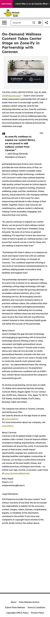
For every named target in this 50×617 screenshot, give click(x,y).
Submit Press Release (15, 607)
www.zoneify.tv (11, 419)
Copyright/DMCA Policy (17, 613)
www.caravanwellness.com (17, 473)
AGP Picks (6, 4)
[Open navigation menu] (4, 22)
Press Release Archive (29, 602)
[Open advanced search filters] (40, 22)
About (13, 602)
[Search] (34, 22)
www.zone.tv (8, 425)
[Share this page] (46, 22)
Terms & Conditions (36, 607)
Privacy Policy (37, 613)
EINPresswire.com (11, 95)
